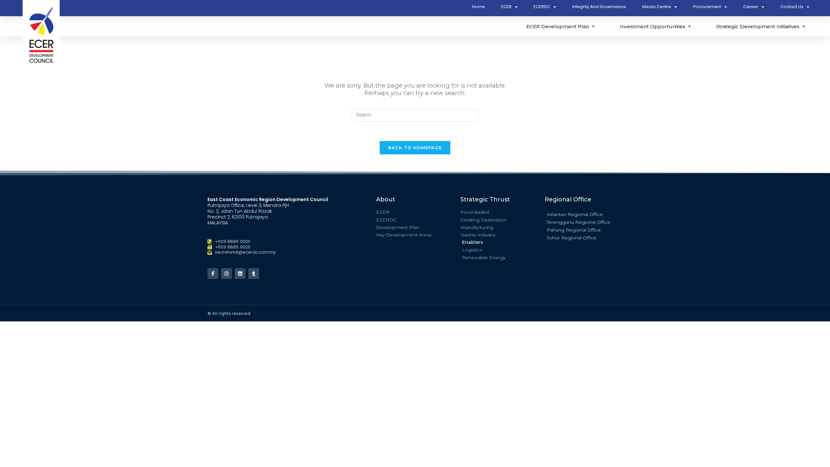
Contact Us (791, 7)
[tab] (561, 26)
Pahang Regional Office (574, 230)
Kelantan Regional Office (575, 214)
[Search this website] (415, 114)
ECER (506, 7)
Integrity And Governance (599, 7)
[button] (584, 214)
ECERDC (542, 7)
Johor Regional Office (571, 238)
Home (478, 7)
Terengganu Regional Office (578, 222)
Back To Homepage (415, 147)
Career (750, 7)
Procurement (707, 7)
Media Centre (656, 7)
